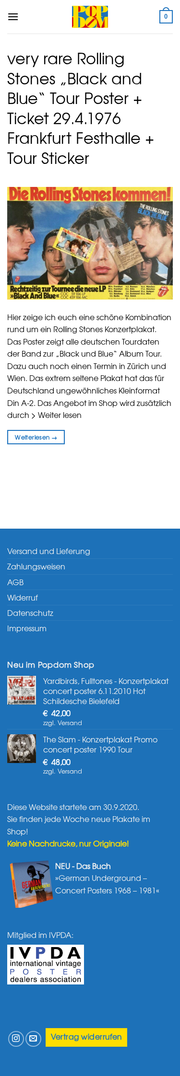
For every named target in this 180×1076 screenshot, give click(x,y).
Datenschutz (30, 612)
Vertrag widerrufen (86, 1036)
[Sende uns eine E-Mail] (33, 1039)
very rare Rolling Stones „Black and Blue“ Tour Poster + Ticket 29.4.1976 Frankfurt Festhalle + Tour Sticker (80, 107)
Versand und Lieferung (48, 550)
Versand (70, 722)
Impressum (27, 628)
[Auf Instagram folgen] (16, 1039)
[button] (13, 16)
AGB (15, 582)
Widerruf (22, 597)
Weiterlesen (36, 437)
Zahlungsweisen (36, 566)
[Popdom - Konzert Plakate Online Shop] (90, 17)
